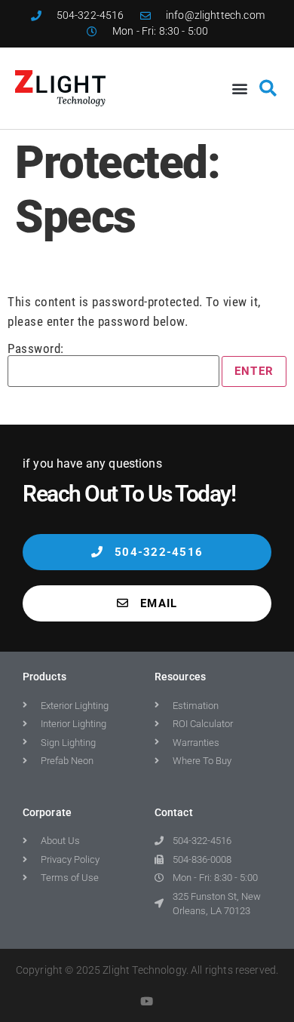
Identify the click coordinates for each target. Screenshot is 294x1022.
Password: (36, 349)
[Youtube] (147, 1001)
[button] (240, 87)
